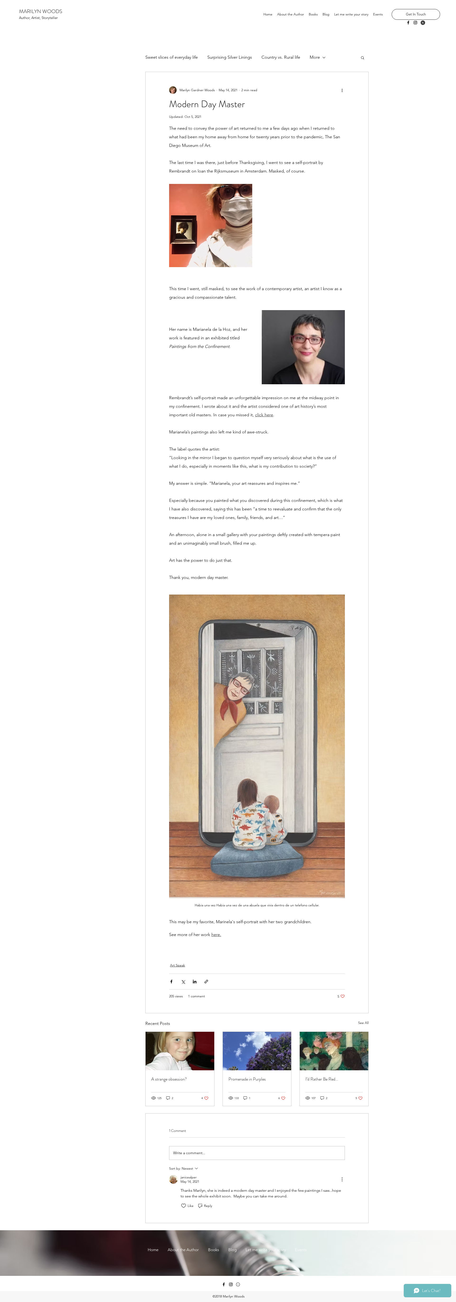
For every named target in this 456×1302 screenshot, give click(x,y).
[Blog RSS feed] (423, 22)
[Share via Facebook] (171, 981)
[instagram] (415, 22)
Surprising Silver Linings (229, 57)
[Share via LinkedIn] (194, 981)
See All (363, 1023)
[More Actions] (342, 1179)
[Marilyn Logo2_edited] (238, 1284)
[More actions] (342, 90)
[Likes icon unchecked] (183, 1206)
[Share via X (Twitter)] (183, 981)
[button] (362, 57)
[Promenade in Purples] (257, 1051)
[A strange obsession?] (180, 1051)
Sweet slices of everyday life (171, 57)
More (315, 57)
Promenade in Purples (247, 1079)
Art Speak (177, 965)
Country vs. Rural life (280, 57)
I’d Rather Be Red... (321, 1079)
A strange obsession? (169, 1079)
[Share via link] (206, 981)
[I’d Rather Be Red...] (334, 1051)
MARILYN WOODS (40, 11)
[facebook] (408, 22)
